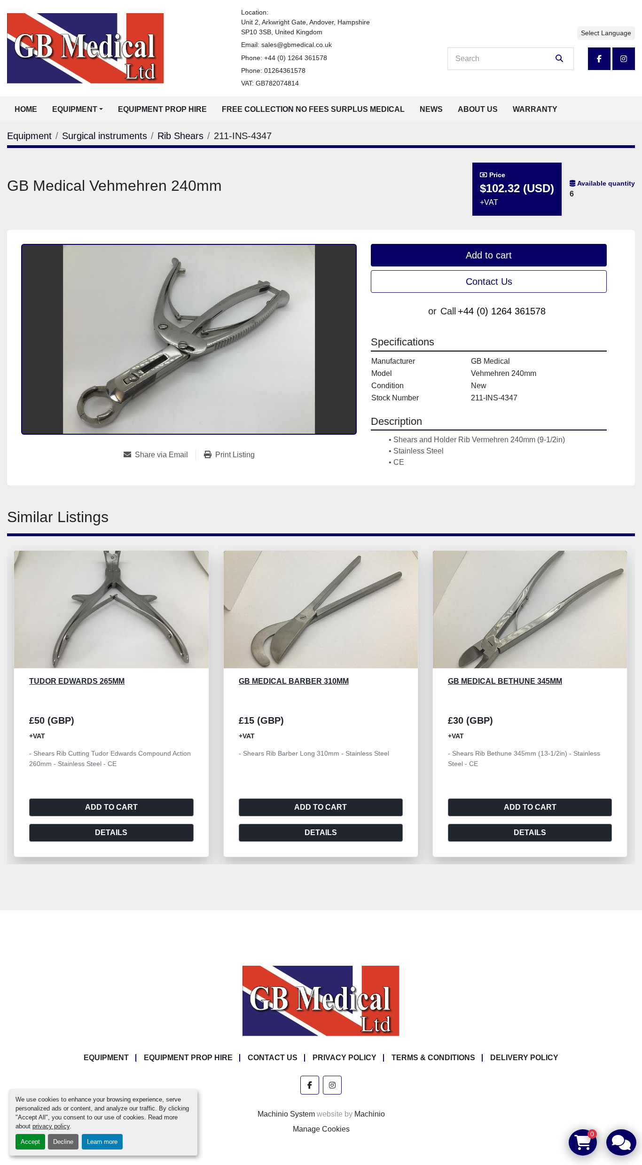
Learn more (102, 1141)
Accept (30, 1141)
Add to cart (489, 255)
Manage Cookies (321, 1129)
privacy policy (51, 1126)
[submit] (559, 59)
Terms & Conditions (433, 1058)
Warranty (535, 109)
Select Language (606, 33)
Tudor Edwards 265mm (495, 681)
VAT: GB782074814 (270, 83)
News (431, 109)
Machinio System (286, 1114)
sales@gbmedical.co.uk (296, 44)
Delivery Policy (524, 1058)
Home (26, 109)
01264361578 (284, 70)
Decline (63, 1141)
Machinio (369, 1114)
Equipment (74, 109)
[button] (77, 109)
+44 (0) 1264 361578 (295, 58)
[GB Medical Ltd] (321, 1001)
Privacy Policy (344, 1058)
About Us (478, 109)
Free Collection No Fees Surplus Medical (313, 109)
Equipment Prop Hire (162, 109)
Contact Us (489, 281)
